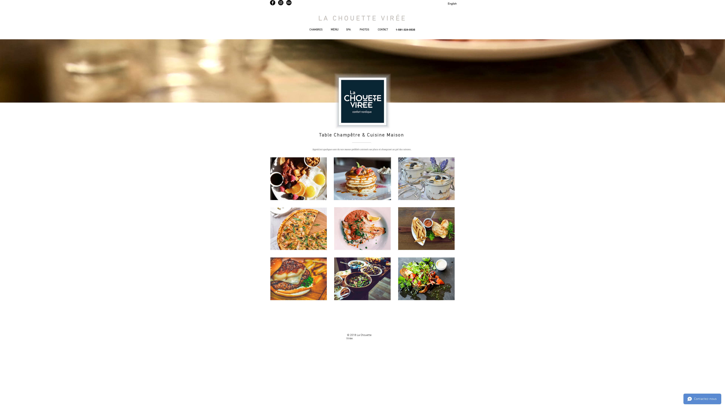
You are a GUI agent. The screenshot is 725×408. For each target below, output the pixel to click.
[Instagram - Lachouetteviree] (280, 2)
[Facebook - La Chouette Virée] (272, 2)
